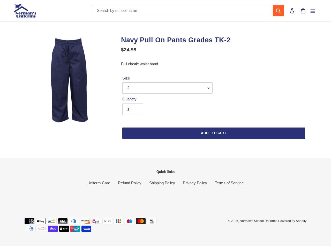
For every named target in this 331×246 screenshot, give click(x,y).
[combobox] (188, 10)
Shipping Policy (162, 183)
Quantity (129, 99)
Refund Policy (129, 183)
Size (126, 78)
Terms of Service (229, 183)
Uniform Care (98, 183)
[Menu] (313, 10)
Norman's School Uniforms (258, 221)
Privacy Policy (195, 183)
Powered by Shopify (292, 221)
